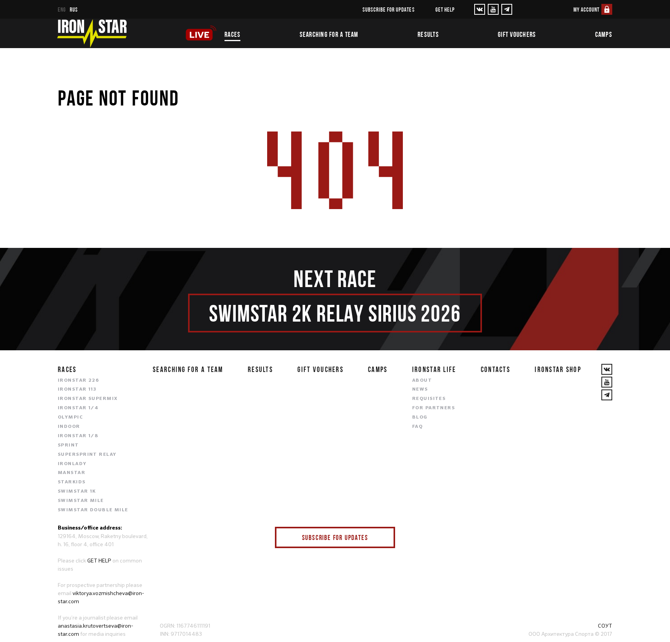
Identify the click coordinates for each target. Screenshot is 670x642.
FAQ (417, 426)
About (422, 380)
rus (74, 9)
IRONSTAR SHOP (558, 369)
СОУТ (605, 625)
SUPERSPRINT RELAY (87, 454)
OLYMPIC (70, 417)
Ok (383, 537)
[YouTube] (493, 9)
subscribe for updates (389, 9)
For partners (433, 408)
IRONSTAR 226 (78, 380)
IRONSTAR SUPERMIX (87, 398)
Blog (420, 417)
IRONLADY (72, 464)
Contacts (495, 369)
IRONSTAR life (434, 369)
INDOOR (69, 426)
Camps (603, 34)
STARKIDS (72, 482)
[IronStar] (92, 33)
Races (232, 34)
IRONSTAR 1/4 (78, 408)
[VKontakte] (479, 9)
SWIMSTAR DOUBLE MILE (93, 510)
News (420, 389)
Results (428, 34)
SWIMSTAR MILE (81, 500)
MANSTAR (71, 473)
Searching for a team (329, 34)
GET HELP (99, 560)
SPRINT (68, 445)
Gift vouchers (517, 34)
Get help (445, 9)
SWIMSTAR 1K (77, 491)
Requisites (429, 398)
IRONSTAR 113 (77, 389)
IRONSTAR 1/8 (78, 436)
